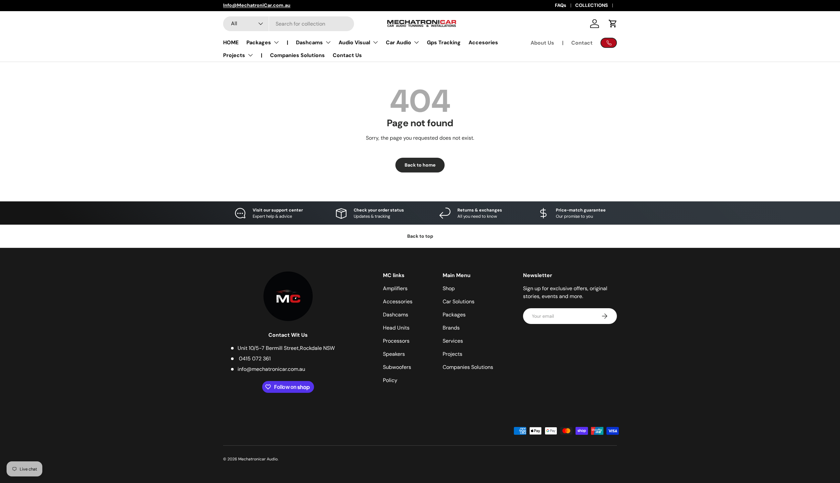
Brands (451, 327)
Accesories (483, 42)
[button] (613, 23)
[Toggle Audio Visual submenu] (375, 42)
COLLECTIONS (591, 5)
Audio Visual (354, 42)
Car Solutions (458, 301)
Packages (258, 42)
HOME (231, 42)
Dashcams (309, 42)
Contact (582, 42)
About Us (542, 42)
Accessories (397, 301)
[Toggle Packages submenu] (276, 42)
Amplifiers (395, 288)
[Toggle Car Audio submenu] (416, 42)
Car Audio (398, 42)
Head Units (396, 327)
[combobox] (288, 23)
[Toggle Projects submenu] (250, 55)
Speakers (394, 354)
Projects (234, 55)
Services (453, 340)
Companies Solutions (297, 55)
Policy (390, 380)
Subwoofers (397, 367)
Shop (449, 288)
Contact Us (347, 55)
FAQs (560, 5)
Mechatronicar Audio (258, 459)
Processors (396, 340)
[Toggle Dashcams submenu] (328, 42)
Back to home (420, 165)
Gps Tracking (444, 42)
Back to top (420, 236)
